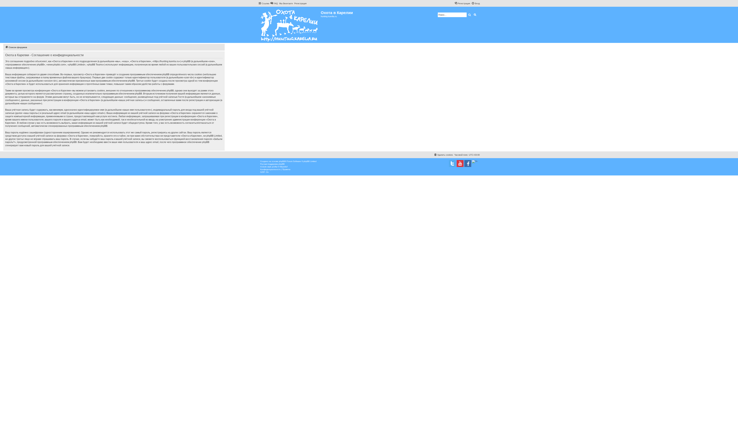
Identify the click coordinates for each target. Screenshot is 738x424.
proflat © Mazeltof (280, 167)
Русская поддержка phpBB (272, 164)
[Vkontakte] (452, 163)
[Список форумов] (289, 25)
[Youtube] (460, 163)
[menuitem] (274, 3)
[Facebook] (467, 163)
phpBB (282, 161)
